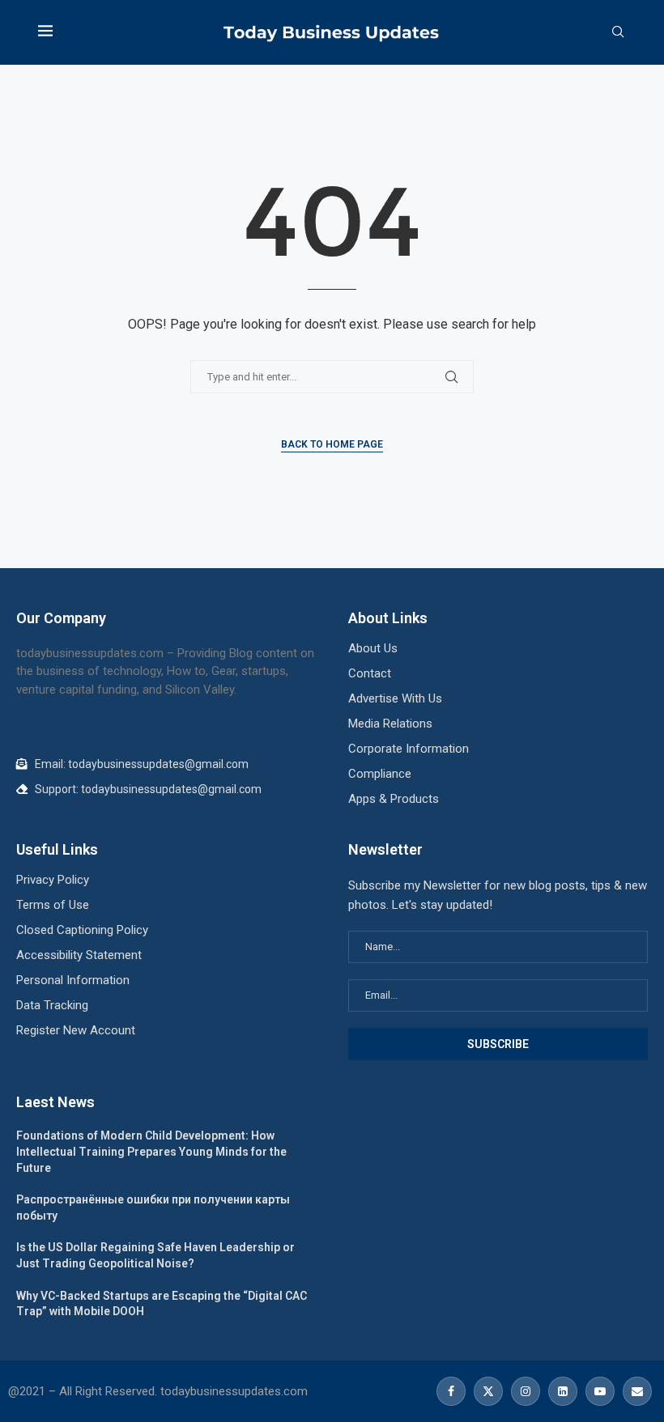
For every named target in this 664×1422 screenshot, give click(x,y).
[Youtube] (600, 1391)
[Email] (635, 1391)
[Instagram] (525, 1391)
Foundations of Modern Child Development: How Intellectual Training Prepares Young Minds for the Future (151, 1151)
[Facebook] (451, 1391)
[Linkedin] (562, 1391)
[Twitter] (488, 1391)
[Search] (618, 32)
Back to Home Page (332, 444)
